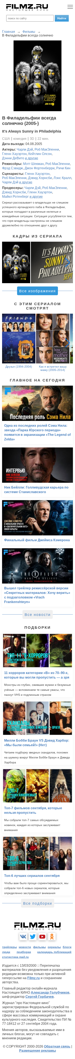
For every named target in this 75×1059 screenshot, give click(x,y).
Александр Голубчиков (50, 992)
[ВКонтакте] (23, 936)
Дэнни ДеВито (13, 158)
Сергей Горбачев (39, 996)
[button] (67, 262)
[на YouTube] (42, 936)
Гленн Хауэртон (14, 154)
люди (6, 952)
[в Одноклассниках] (52, 936)
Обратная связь (57, 1046)
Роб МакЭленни (47, 149)
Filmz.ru (33, 978)
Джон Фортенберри (40, 168)
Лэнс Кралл (62, 178)
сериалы (54, 947)
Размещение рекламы (37, 1050)
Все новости (38, 615)
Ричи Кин (63, 168)
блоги (67, 947)
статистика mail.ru (15, 957)
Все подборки (37, 903)
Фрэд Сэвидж (12, 168)
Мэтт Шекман (33, 164)
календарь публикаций (54, 952)
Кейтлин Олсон (40, 154)
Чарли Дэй (25, 149)
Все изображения (37, 291)
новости (25, 947)
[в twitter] (32, 936)
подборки (24, 952)
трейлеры (9, 947)
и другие (31, 158)
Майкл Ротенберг (15, 196)
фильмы (39, 947)
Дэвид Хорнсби (40, 178)
